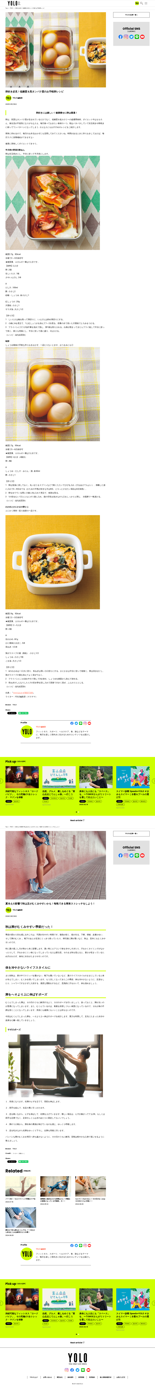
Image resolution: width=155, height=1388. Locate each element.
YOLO (11, 8)
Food (45, 801)
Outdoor (54, 798)
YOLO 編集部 (41, 727)
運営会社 (60, 1377)
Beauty (143, 801)
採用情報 (81, 1377)
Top (6, 8)
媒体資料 (70, 1377)
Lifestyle (120, 804)
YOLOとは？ (34, 1377)
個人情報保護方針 (106, 1377)
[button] (76, 812)
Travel (70, 798)
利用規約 (92, 1377)
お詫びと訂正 (120, 1377)
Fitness (90, 801)
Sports (16, 801)
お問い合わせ (47, 1377)
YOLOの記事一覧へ (131, 15)
